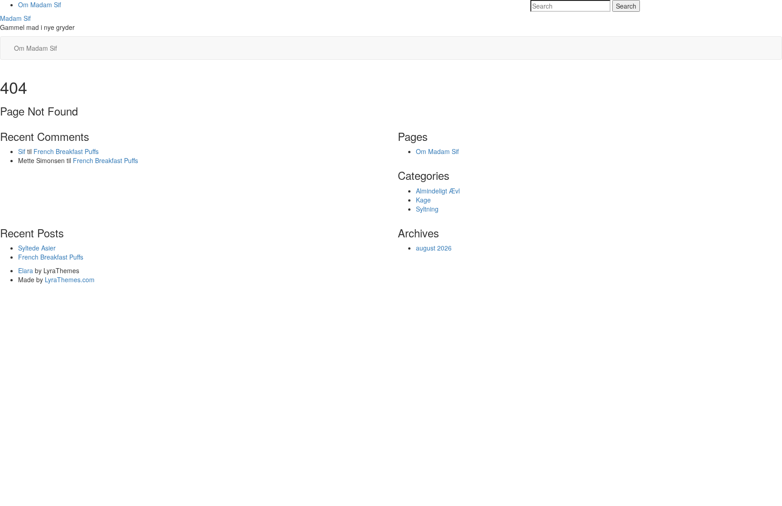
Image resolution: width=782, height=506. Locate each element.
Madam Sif (15, 18)
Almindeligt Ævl (438, 190)
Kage (423, 199)
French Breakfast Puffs (66, 151)
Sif (21, 151)
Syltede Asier (37, 247)
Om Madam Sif (39, 4)
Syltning (427, 208)
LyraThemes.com (70, 279)
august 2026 (434, 247)
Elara (25, 270)
